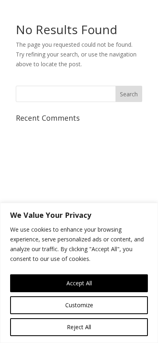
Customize (79, 305)
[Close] (149, 210)
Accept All (79, 283)
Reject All (79, 327)
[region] (79, 273)
